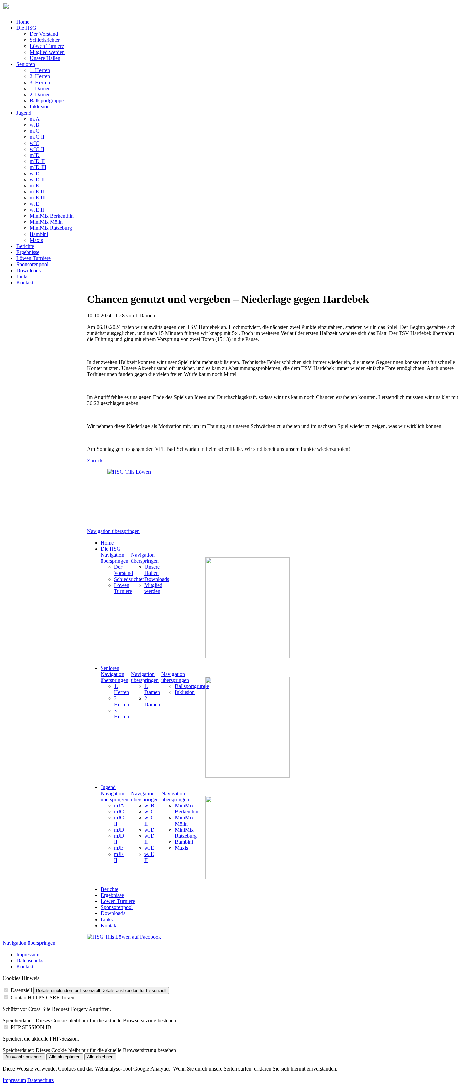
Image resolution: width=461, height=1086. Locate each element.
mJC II (37, 137)
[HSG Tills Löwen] (134, 496)
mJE (34, 185)
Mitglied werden (47, 52)
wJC (34, 143)
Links (22, 276)
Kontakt (24, 282)
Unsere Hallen (45, 58)
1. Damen (40, 88)
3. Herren (40, 82)
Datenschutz (29, 960)
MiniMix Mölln (46, 222)
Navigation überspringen (113, 531)
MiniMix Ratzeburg (51, 228)
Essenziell (21, 990)
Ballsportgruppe (47, 100)
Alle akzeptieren (64, 1056)
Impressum (27, 954)
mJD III (38, 167)
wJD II (37, 179)
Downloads (28, 270)
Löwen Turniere (47, 46)
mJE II (37, 191)
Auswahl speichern (23, 1056)
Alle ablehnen (100, 1056)
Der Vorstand (44, 34)
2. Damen (40, 94)
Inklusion (40, 107)
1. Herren (40, 70)
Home (22, 22)
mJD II (37, 161)
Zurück (95, 460)
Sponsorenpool (32, 264)
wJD (35, 173)
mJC (34, 131)
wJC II (37, 149)
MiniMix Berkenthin (52, 216)
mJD (35, 155)
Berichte (25, 246)
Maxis (36, 240)
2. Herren (40, 76)
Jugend (23, 113)
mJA (35, 119)
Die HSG (26, 28)
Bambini (39, 234)
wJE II (37, 210)
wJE (34, 204)
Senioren (25, 64)
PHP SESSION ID (31, 1027)
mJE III (38, 197)
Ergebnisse (27, 252)
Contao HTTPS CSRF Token (42, 997)
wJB (34, 125)
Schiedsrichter (45, 40)
